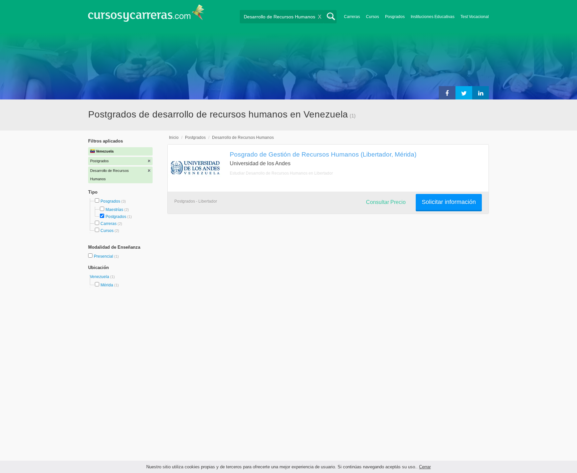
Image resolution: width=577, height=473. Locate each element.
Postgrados (116, 216)
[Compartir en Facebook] (447, 92)
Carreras (352, 17)
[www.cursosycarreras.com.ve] (146, 15)
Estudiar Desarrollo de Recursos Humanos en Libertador (281, 173)
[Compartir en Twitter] (463, 92)
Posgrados (395, 17)
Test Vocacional (474, 17)
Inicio (174, 137)
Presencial (104, 256)
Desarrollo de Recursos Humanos (243, 137)
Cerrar (425, 466)
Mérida (107, 285)
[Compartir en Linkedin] (480, 92)
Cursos (372, 17)
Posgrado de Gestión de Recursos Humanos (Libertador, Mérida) (323, 154)
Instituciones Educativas (432, 17)
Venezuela (100, 276)
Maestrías (114, 209)
